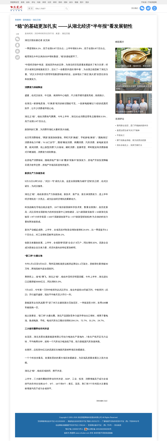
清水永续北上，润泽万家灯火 (129, 145)
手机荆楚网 (152, 2)
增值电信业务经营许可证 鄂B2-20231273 (83, 421)
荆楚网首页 (14, 2)
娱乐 (71, 2)
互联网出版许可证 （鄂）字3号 (100, 425)
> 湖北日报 (36, 20)
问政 (38, 2)
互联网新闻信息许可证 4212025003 (51, 421)
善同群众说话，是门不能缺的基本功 (132, 125)
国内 (60, 2)
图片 (82, 2)
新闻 (22, 2)
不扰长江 (121, 135)
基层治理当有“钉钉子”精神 (128, 130)
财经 (55, 2)
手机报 (143, 2)
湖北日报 (66, 33)
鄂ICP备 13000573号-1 (74, 429)
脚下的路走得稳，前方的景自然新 (131, 140)
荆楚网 (18, 20)
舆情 (44, 2)
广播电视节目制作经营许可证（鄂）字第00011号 (120, 421)
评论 (33, 2)
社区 (49, 2)
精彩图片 (119, 42)
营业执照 (117, 425)
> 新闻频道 (26, 20)
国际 (65, 2)
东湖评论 (119, 119)
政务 (28, 2)
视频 (76, 2)
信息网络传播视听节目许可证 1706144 (70, 425)
